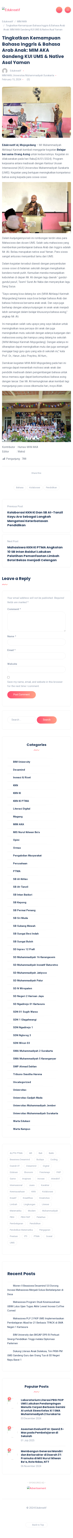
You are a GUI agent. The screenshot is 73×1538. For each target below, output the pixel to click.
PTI (25, 1236)
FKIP (59, 1172)
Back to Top (38, 1525)
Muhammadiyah (50, 1210)
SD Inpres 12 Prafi (24, 949)
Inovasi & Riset (22, 777)
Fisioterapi (45, 1172)
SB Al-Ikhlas (20, 879)
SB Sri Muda (20, 918)
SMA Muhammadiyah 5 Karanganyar (34, 1058)
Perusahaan (20, 863)
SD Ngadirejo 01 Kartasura (29, 1004)
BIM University (21, 761)
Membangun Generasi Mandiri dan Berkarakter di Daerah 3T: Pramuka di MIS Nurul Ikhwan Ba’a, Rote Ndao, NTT (41, 1456)
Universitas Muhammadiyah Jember (34, 1105)
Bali (40, 1153)
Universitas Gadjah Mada (27, 1097)
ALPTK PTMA (16, 1153)
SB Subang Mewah (24, 925)
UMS (12, 1242)
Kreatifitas (28, 1198)
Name (11, 636)
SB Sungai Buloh (23, 941)
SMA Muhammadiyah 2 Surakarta (33, 1050)
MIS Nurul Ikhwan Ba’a (26, 832)
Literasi (45, 1204)
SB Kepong (19, 902)
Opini (16, 839)
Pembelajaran (16, 1223)
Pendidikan (51, 487)
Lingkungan (29, 1204)
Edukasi (14, 1172)
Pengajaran (44, 1230)
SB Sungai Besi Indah (26, 933)
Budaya (40, 1159)
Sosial (49, 1236)
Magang (18, 816)
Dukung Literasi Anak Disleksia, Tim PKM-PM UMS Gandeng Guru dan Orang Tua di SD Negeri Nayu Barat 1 (34, 1355)
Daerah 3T (15, 1166)
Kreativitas (44, 1198)
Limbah (13, 1204)
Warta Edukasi (21, 1121)
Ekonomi (28, 1172)
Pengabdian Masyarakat (27, 855)
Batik (51, 1153)
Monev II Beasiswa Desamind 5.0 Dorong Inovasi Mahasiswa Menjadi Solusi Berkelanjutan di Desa (35, 1290)
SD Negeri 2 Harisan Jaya (28, 996)
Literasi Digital (21, 808)
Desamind (19, 769)
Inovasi (41, 1178)
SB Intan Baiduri (22, 894)
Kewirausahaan (17, 1191)
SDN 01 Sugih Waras (25, 1011)
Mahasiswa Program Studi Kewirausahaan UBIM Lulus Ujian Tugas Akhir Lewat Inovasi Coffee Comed (35, 1306)
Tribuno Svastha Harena (27, 1074)
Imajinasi (26, 1178)
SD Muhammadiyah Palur (28, 980)
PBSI (12, 1217)
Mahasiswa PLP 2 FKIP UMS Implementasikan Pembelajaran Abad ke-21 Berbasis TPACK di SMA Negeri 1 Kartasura (35, 1323)
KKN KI (17, 793)
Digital (46, 1166)
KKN (15, 785)
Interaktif (55, 1178)
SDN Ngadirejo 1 (23, 1027)
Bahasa (19, 487)
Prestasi (14, 1236)
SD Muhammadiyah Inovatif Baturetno (35, 964)
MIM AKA (7, 75)
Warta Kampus (21, 1129)
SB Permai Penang (24, 910)
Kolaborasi (34, 487)
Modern (32, 1210)
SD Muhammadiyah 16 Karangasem (34, 957)
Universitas (19, 1089)
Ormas (17, 847)
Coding (54, 1159)
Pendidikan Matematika (21, 1230)
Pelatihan (41, 1217)
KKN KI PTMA (21, 801)
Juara (31, 1185)
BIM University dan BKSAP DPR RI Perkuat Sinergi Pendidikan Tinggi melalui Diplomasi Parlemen (33, 1339)
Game (13, 1178)
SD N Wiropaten (22, 988)
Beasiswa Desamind (20, 1159)
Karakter (45, 1185)
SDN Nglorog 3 (22, 1035)
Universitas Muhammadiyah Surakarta (33, 75)
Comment (14, 609)
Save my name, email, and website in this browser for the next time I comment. (35, 684)
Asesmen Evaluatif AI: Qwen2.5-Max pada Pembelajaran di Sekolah (42, 1432)
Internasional (16, 1185)
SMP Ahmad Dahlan (25, 1066)
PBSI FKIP (25, 1217)
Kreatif (13, 1198)
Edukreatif (15, 70)
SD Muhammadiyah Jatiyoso (30, 972)
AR (30, 1153)
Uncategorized (22, 1082)
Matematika (15, 1210)
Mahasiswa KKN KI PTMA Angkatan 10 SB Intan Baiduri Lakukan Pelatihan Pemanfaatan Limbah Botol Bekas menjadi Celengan (35, 553)
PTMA (17, 871)
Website (12, 663)
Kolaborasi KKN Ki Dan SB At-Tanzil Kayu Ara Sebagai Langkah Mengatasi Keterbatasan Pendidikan (35, 518)
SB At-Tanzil (20, 886)
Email (11, 650)
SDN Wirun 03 (21, 1043)
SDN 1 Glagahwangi (24, 1019)
